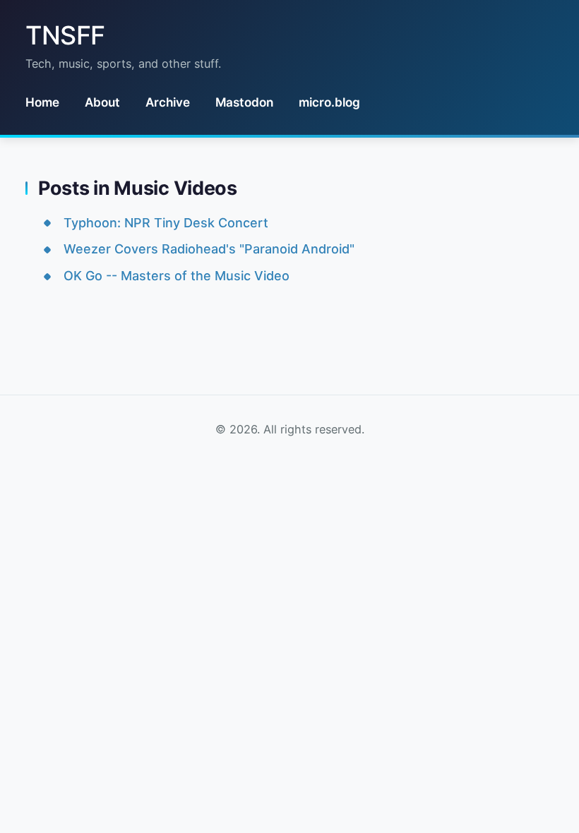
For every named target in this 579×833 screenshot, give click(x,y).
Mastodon (244, 102)
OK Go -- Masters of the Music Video (177, 275)
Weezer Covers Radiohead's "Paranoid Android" (209, 248)
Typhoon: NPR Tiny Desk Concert (166, 222)
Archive (167, 102)
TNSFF (65, 35)
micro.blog (329, 102)
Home (42, 102)
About (102, 102)
